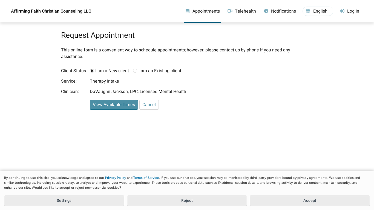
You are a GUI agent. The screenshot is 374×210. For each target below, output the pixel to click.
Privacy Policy (115, 178)
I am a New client (112, 71)
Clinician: (70, 91)
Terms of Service (146, 178)
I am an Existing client (160, 71)
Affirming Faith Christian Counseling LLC (51, 11)
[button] (318, 11)
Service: (69, 81)
